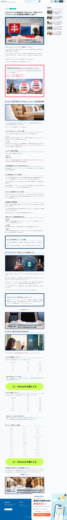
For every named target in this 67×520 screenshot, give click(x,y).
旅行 (10, 8)
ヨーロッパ (14, 8)
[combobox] (32, 1)
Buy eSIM (21, 504)
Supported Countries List (24, 505)
